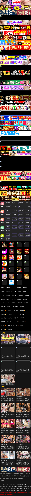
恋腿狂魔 (28, 219)
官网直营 (19, 288)
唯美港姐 (21, 211)
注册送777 (13, 291)
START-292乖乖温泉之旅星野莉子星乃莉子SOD (22, 400)
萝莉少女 (28, 203)
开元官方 (10, 314)
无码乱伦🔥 (3, 314)
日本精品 (14, 207)
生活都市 (8, 235)
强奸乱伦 (14, 203)
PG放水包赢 (20, 295)
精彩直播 (3, 299)
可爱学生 (21, 219)
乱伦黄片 (3, 303)
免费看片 (10, 318)
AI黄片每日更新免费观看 (22, 370)
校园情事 (14, 235)
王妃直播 (25, 299)
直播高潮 (27, 295)
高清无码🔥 (16, 325)
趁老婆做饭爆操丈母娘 (7, 343)
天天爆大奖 (15, 314)
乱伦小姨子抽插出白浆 (7, 384)
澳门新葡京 (3, 306)
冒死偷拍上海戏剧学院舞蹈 (22, 356)
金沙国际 (22, 314)
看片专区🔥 (3, 325)
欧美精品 (21, 203)
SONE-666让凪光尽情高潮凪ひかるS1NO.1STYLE (8, 416)
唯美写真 (21, 227)
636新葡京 (10, 310)
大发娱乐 (9, 306)
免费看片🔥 (3, 310)
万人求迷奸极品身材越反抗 (7, 370)
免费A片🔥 (16, 321)
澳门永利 (25, 288)
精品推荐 (8, 203)
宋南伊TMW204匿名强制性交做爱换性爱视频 (22, 463)
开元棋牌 (13, 288)
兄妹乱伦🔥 (23, 321)
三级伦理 (8, 207)
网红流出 (21, 215)
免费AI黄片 (22, 325)
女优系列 (14, 219)
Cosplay (21, 207)
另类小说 (8, 239)
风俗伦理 (28, 235)
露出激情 (14, 227)
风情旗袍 (8, 223)
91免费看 (10, 329)
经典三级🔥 (10, 321)
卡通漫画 (8, 227)
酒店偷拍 (13, 299)
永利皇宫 (22, 306)
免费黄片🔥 (22, 310)
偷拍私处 (8, 303)
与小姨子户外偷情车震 (22, 343)
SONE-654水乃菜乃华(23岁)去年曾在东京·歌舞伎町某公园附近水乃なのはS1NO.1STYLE (7, 464)
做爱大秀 (16, 318)
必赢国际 (8, 295)
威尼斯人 (3, 288)
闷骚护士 (28, 223)
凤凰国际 (14, 295)
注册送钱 (8, 291)
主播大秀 (19, 299)
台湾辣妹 (8, 211)
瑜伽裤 (21, 223)
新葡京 (24, 291)
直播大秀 (22, 318)
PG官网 (8, 288)
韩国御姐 (14, 211)
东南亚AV (27, 211)
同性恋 (27, 231)
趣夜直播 (14, 303)
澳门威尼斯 (3, 321)
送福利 (19, 291)
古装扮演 (8, 219)
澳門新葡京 (15, 306)
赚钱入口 (10, 325)
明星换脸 (14, 223)
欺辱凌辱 (8, 215)
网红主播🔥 (3, 329)
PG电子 (2, 291)
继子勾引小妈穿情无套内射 (7, 356)
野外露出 (28, 215)
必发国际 (26, 303)
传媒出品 (8, 231)
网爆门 (27, 227)
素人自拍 (28, 207)
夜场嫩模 (20, 303)
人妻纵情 (21, 235)
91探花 (14, 215)
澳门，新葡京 (4, 318)
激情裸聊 (16, 310)
